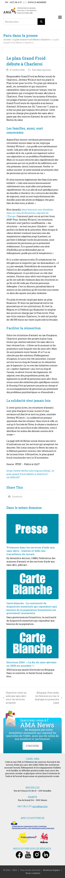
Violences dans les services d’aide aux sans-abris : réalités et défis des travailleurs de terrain (30, 551)
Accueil (7, 39)
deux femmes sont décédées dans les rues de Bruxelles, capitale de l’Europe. (29, 213)
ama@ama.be (40, 806)
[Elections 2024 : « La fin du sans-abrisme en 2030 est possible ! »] (32, 643)
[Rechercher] (41, 21)
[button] (60, 17)
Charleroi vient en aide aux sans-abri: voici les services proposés (15, 697)
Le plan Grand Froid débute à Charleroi (31, 39)
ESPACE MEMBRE (37, 2)
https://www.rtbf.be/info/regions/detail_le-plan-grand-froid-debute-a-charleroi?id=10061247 (30, 474)
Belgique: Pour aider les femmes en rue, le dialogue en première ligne (46, 697)
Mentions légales (51, 870)
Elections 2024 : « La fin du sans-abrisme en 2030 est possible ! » (31, 664)
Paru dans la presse (41, 69)
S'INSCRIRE (32, 745)
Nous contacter (33, 873)
